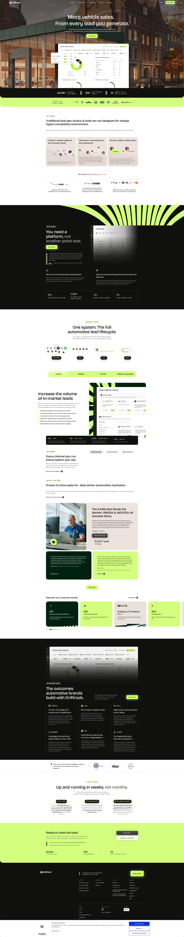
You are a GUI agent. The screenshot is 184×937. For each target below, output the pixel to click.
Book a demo (170, 2)
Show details (55, 930)
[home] (15, 2)
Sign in (161, 2)
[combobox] (126, 909)
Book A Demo (132, 697)
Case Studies (92, 2)
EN (127, 909)
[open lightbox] (53, 542)
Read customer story (99, 535)
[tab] (58, 374)
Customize (138, 928)
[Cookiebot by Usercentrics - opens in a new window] (42, 934)
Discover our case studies (127, 838)
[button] (73, 2)
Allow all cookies (139, 923)
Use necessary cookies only (139, 933)
